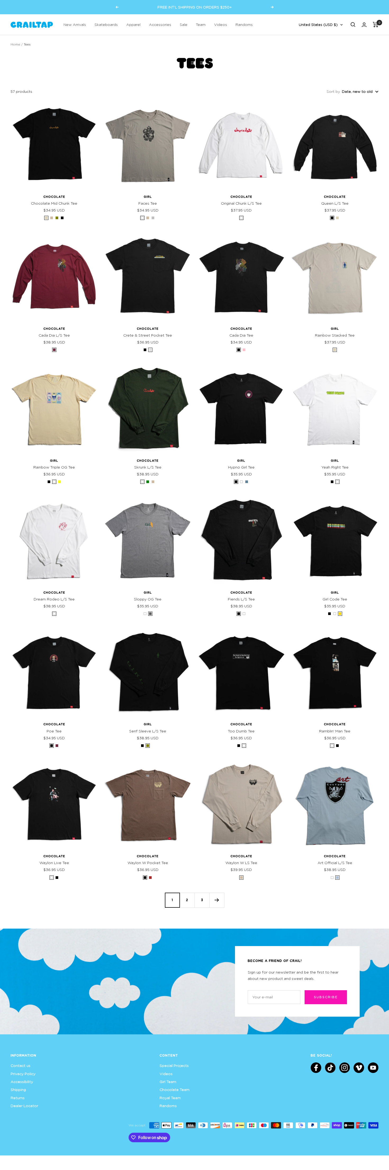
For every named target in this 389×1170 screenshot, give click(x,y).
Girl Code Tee (335, 599)
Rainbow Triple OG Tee (54, 467)
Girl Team (168, 1081)
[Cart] (375, 24)
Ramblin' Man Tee (334, 731)
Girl (148, 197)
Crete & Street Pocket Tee (147, 335)
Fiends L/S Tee (241, 599)
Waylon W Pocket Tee (148, 862)
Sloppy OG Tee (147, 599)
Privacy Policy (23, 1073)
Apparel (133, 24)
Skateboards (106, 24)
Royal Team (170, 1097)
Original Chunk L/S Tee (241, 203)
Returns (18, 1097)
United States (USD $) (318, 24)
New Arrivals (75, 24)
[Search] (353, 24)
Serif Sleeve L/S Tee (147, 731)
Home (15, 44)
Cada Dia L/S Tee (54, 335)
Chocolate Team (174, 1089)
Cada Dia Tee (241, 335)
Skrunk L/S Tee (147, 467)
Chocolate (54, 197)
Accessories (160, 24)
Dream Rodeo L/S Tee (54, 599)
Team (201, 24)
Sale (183, 24)
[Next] (216, 900)
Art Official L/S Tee (335, 862)
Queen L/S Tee (335, 203)
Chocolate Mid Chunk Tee (54, 203)
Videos (220, 24)
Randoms (244, 24)
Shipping (18, 1089)
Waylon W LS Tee (241, 862)
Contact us (20, 1065)
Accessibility (22, 1081)
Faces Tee (147, 203)
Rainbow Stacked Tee (335, 335)
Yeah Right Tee (335, 467)
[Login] (364, 24)
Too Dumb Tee (241, 731)
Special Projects (174, 1065)
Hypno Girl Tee (241, 467)
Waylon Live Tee (54, 862)
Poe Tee (54, 731)
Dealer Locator (24, 1105)
